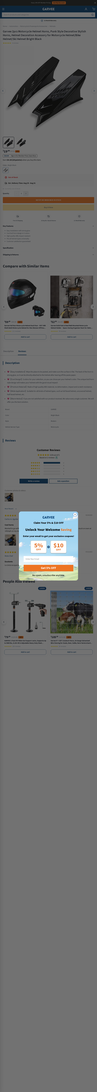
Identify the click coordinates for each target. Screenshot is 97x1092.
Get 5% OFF (48, 568)
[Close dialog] (75, 514)
